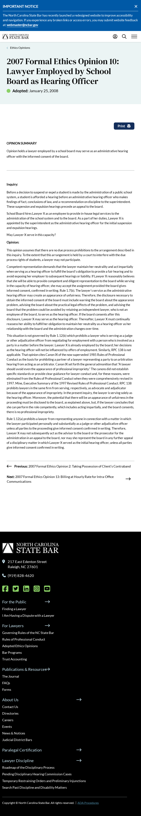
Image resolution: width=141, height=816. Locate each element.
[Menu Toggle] (134, 36)
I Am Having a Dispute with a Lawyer (28, 615)
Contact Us (10, 707)
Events (7, 727)
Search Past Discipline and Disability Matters (34, 787)
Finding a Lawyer (14, 609)
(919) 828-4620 (21, 575)
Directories (10, 713)
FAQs (6, 683)
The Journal (10, 676)
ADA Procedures (88, 802)
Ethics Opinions (20, 47)
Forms (6, 689)
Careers (7, 720)
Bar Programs (12, 652)
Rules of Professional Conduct (23, 639)
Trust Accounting (14, 659)
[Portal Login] (115, 36)
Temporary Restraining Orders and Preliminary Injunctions (44, 781)
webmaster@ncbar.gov (22, 25)
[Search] (124, 36)
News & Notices (13, 733)
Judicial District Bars (17, 740)
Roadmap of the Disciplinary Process (28, 767)
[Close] (136, 6)
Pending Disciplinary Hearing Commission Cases (37, 774)
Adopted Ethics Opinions (20, 646)
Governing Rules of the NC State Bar (28, 633)
